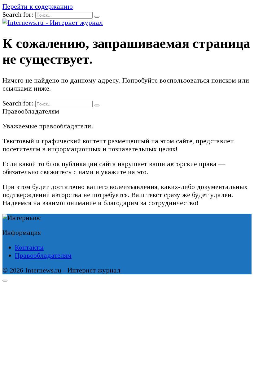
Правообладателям (43, 255)
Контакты (29, 247)
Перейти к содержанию (37, 6)
